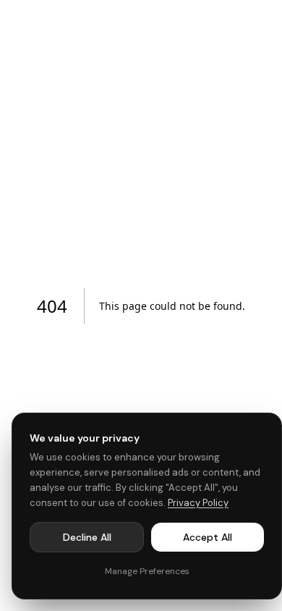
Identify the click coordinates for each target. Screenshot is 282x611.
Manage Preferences (147, 571)
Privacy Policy (198, 503)
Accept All (207, 537)
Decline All (87, 537)
